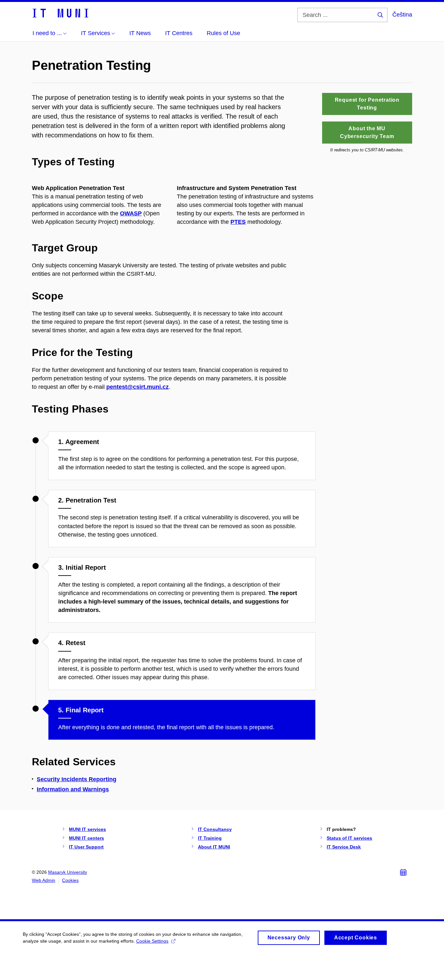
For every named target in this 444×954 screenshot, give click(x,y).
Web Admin (43, 880)
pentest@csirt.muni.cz (137, 387)
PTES (238, 222)
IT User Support (86, 846)
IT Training (210, 838)
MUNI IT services (87, 829)
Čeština (402, 14)
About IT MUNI (214, 846)
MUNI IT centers (86, 838)
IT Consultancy (215, 829)
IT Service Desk (344, 846)
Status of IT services (349, 838)
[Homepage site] (60, 13)
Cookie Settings (152, 941)
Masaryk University (67, 872)
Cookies (70, 880)
